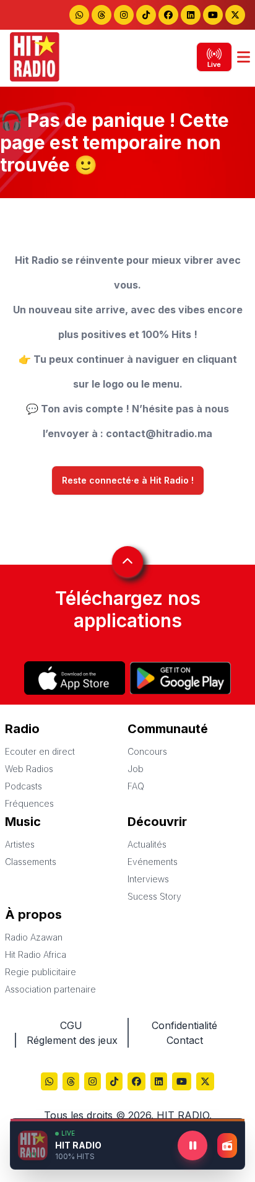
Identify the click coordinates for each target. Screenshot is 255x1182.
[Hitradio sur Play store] (180, 678)
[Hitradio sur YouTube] (213, 15)
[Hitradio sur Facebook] (168, 15)
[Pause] (192, 1145)
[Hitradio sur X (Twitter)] (205, 1082)
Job (135, 768)
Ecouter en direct (40, 751)
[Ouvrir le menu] (243, 57)
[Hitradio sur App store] (74, 678)
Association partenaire (50, 989)
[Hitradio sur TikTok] (146, 15)
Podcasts (23, 786)
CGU (71, 1025)
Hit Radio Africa (35, 954)
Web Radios (29, 768)
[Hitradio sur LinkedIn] (191, 15)
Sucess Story (154, 896)
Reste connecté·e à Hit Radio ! (128, 480)
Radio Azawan (34, 937)
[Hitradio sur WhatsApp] (79, 15)
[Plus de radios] (227, 1145)
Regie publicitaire (40, 972)
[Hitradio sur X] (235, 15)
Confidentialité (184, 1025)
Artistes (20, 844)
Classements (30, 861)
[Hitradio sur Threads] (101, 15)
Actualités (146, 844)
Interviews (148, 879)
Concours (147, 751)
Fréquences (29, 803)
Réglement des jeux (72, 1040)
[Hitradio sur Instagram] (124, 15)
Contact (184, 1040)
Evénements (152, 861)
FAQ (135, 786)
